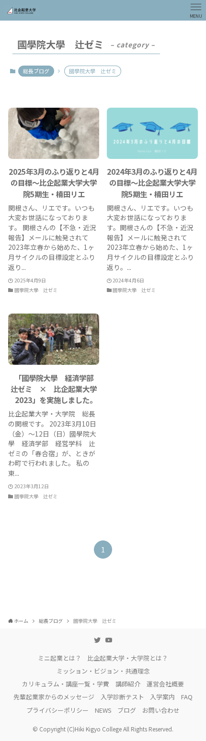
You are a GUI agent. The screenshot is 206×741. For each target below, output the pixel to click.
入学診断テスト (122, 696)
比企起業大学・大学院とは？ (127, 657)
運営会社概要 (165, 683)
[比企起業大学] (21, 10)
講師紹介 (127, 683)
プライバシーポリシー (57, 710)
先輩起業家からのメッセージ (53, 696)
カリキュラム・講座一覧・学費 (65, 683)
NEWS (103, 710)
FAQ (187, 696)
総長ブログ (36, 71)
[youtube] (108, 640)
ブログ (126, 710)
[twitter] (97, 640)
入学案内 (162, 696)
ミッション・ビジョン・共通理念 (103, 670)
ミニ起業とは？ (59, 657)
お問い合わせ (161, 710)
